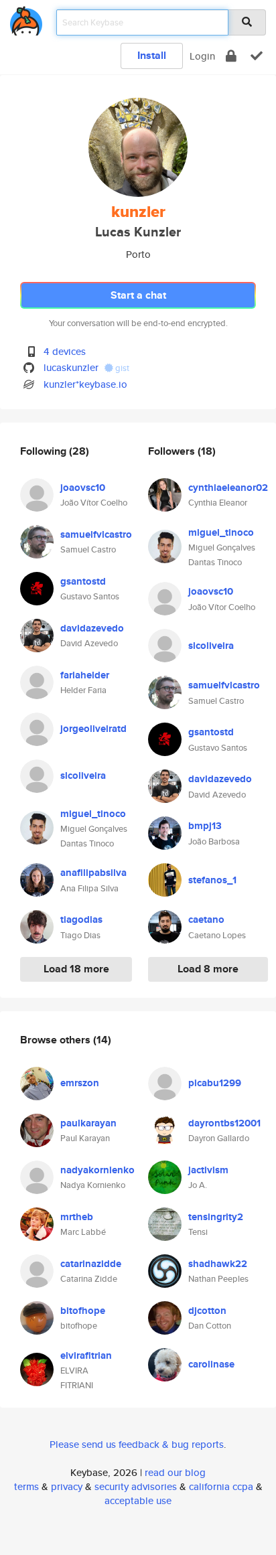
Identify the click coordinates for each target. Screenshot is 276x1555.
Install (151, 55)
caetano (206, 919)
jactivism (208, 1170)
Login (202, 56)
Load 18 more (76, 968)
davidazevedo (92, 628)
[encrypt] (231, 56)
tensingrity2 (215, 1216)
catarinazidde (90, 1263)
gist (121, 368)
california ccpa (221, 1486)
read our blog (175, 1472)
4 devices (65, 351)
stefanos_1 (212, 880)
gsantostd (83, 581)
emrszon (79, 1083)
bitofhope (82, 1310)
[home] (26, 18)
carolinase (211, 1364)
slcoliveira (83, 775)
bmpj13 (205, 825)
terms (26, 1486)
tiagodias (81, 919)
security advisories (135, 1486)
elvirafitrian (86, 1355)
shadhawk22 (217, 1263)
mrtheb (76, 1216)
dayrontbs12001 (224, 1123)
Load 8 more (208, 968)
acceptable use (138, 1500)
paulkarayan (88, 1123)
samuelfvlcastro (96, 534)
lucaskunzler (71, 367)
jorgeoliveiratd (93, 728)
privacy (66, 1486)
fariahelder (84, 675)
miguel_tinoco (93, 813)
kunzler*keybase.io (85, 384)
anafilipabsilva (93, 872)
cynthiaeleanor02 (228, 487)
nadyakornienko (97, 1170)
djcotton (207, 1310)
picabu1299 (214, 1083)
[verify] (257, 56)
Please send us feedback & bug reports (137, 1444)
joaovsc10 (82, 487)
